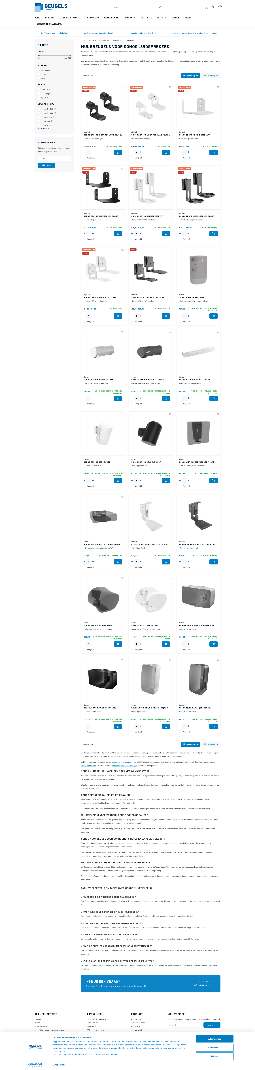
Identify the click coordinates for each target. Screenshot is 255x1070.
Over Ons (38, 1023)
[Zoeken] (160, 7)
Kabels (188, 18)
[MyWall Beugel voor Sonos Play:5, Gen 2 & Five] (198, 516)
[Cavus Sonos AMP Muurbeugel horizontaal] (103, 516)
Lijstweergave (212, 76)
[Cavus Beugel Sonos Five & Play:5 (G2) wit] (198, 597)
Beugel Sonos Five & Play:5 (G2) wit (197, 625)
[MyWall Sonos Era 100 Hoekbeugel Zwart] (103, 188)
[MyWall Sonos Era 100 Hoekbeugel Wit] (198, 106)
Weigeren (214, 1056)
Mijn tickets (135, 1026)
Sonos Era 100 (48, 109)
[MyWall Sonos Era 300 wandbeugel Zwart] (151, 269)
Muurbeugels (130, 40)
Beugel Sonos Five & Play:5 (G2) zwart (100, 708)
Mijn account (136, 1019)
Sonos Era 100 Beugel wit (97, 462)
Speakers (161, 18)
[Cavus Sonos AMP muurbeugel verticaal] (198, 433)
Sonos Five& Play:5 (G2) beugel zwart (195, 708)
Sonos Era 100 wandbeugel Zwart (196, 216)
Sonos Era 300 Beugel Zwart (99, 625)
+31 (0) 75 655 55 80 (207, 981)
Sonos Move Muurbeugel (192, 297)
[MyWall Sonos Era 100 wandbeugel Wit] (151, 188)
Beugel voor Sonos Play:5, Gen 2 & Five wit (149, 544)
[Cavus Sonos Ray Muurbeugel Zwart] (198, 351)
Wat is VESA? (92, 1026)
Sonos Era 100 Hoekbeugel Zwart (101, 216)
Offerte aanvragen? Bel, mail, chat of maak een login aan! (194, 33)
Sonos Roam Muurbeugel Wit (98, 379)
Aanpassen (213, 1047)
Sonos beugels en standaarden (110, 40)
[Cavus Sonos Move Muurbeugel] (198, 269)
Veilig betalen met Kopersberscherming (99, 33)
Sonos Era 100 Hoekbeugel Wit (195, 135)
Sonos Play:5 (48, 117)
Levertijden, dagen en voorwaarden (49, 1030)
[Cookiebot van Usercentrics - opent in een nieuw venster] (35, 1065)
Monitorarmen (111, 18)
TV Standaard (92, 18)
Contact (38, 1019)
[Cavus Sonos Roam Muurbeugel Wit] (103, 351)
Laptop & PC (129, 18)
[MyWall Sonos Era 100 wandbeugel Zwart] (198, 188)
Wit (44, 98)
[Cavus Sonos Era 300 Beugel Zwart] (103, 597)
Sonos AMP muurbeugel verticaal (196, 462)
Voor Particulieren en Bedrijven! (143, 33)
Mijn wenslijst (136, 1030)
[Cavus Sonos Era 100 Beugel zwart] (151, 433)
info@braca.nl (205, 985)
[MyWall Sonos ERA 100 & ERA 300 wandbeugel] (103, 106)
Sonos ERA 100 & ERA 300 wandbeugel (103, 135)
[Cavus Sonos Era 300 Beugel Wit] (151, 597)
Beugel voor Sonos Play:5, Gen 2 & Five (197, 544)
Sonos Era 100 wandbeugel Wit (147, 216)
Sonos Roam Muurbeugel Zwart (147, 379)
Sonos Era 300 (48, 113)
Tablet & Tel (146, 18)
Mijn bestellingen (138, 1023)
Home (37, 18)
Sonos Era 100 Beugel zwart (146, 462)
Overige (175, 18)
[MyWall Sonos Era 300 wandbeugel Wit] (103, 269)
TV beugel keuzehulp (95, 1030)
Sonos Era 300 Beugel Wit (144, 625)
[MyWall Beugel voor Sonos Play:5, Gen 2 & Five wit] (151, 516)
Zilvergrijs (46, 94)
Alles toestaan (214, 1039)
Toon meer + (43, 128)
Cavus (43, 75)
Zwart (45, 90)
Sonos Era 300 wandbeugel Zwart (149, 297)
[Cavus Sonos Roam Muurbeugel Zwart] (151, 351)
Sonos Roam (47, 125)
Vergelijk (91, 158)
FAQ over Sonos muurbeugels (124, 766)
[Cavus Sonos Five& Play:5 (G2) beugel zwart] (198, 679)
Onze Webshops (41, 1026)
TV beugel (49, 18)
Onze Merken (92, 1023)
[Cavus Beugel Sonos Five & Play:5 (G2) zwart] (103, 679)
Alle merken (46, 71)
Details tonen (59, 1065)
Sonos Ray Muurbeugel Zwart (194, 379)
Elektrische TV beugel (70, 18)
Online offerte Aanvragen (97, 1019)
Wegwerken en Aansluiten (49, 24)
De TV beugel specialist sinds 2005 (54, 33)
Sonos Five (47, 121)
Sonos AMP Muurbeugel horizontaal (103, 544)
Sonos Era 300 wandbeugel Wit (100, 297)
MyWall (44, 79)
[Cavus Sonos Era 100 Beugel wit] (103, 433)
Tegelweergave (192, 76)
